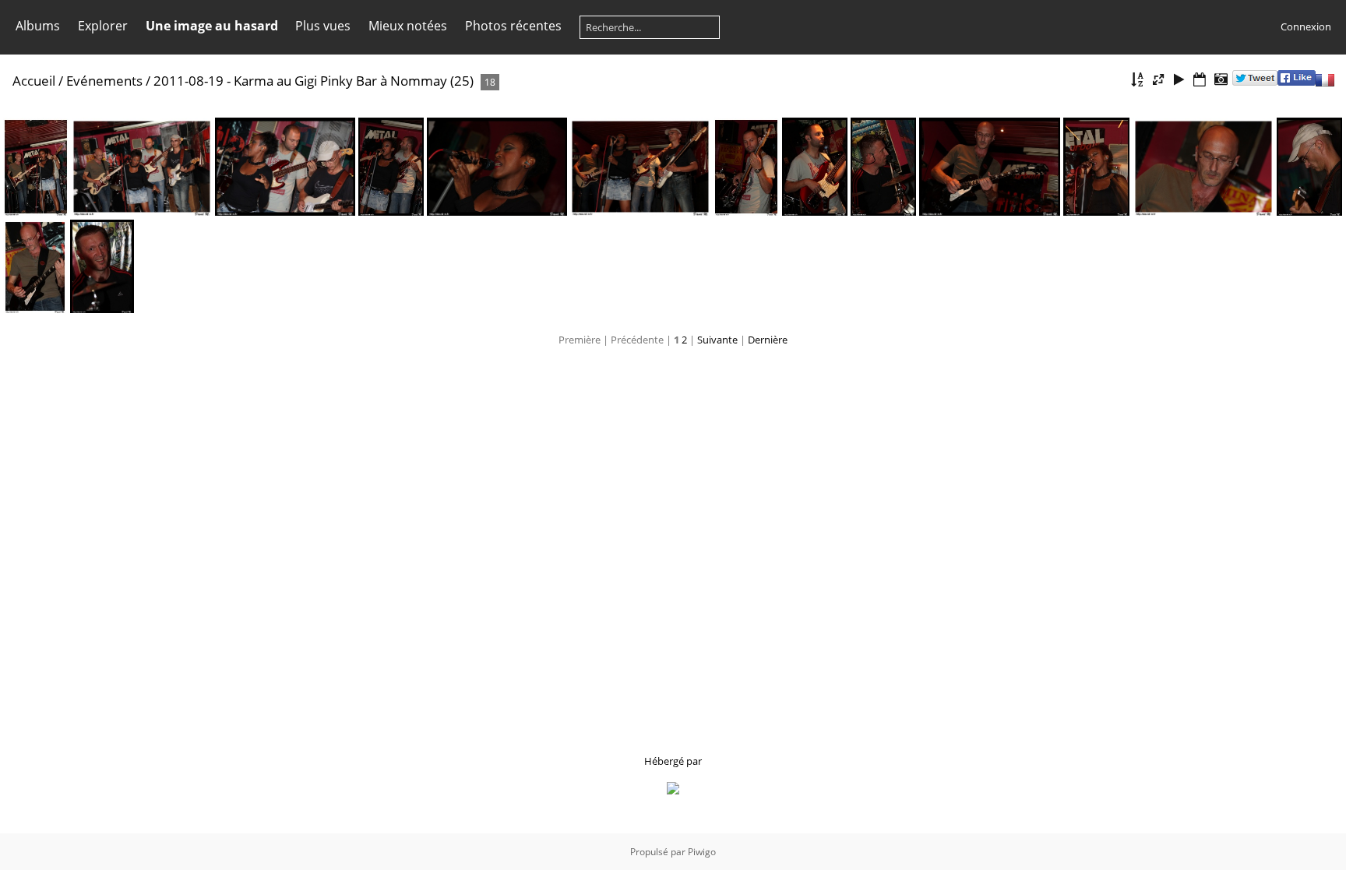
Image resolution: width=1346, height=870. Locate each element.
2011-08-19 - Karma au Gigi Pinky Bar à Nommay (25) (313, 81)
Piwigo (702, 851)
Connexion (1306, 26)
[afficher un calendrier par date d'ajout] (1199, 80)
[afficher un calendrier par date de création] (1220, 80)
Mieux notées (407, 25)
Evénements (104, 81)
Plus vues (323, 25)
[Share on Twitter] (1254, 82)
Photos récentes (513, 25)
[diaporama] (1179, 80)
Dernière (768, 340)
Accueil (33, 81)
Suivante (717, 340)
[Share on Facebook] (1296, 82)
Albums (38, 25)
